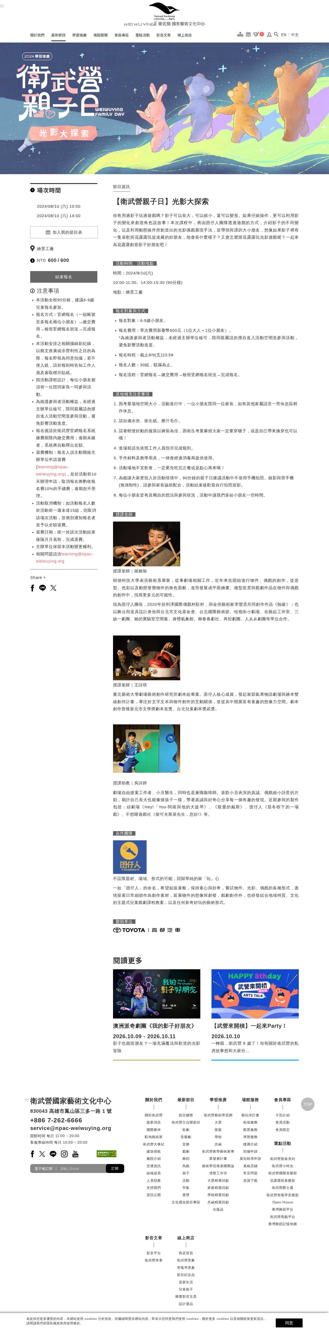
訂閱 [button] (115, 1168)
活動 (186, 1180)
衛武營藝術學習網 (218, 1115)
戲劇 (186, 1151)
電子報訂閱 (44, 1168)
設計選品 (186, 1304)
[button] (276, 34)
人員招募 (154, 1180)
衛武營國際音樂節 (282, 1173)
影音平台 (154, 1253)
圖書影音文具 (186, 1296)
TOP (308, 1104)
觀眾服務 (250, 1130)
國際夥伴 (154, 1130)
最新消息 (154, 1122)
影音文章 (163, 35)
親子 (186, 1173)
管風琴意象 (186, 1267)
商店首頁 (186, 1253)
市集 (186, 1188)
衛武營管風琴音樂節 (283, 1195)
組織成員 (154, 1173)
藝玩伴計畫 (250, 1115)
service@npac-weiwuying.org (70, 1128)
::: (2, 6)
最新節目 (58, 35)
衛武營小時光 (282, 1166)
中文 (295, 35)
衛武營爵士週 (282, 1188)
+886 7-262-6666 (56, 1120)
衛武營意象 (186, 1260)
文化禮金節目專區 (186, 1202)
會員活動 (283, 1122)
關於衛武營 (154, 1115)
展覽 (186, 1195)
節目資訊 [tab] (121, 186)
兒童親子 (186, 1289)
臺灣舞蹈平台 (282, 1209)
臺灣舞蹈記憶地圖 (282, 1224)
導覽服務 (250, 1137)
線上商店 (184, 35)
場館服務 (100, 35)
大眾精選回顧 (218, 1180)
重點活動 (142, 35)
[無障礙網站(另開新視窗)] (106, 1153)
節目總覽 (186, 1115)
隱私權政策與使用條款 (63, 1323)
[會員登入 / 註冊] (269, 35)
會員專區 (121, 35)
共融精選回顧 (218, 1202)
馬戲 (186, 1166)
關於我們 (37, 35)
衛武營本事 (154, 1260)
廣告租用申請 (250, 1158)
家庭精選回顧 (218, 1188)
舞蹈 (186, 1158)
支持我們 (154, 1188)
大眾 (218, 1122)
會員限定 (283, 1130)
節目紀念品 (186, 1275)
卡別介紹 (283, 1115)
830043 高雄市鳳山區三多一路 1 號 (71, 1111)
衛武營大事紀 (153, 1144)
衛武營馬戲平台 (282, 1217)
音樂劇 (186, 1137)
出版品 (218, 1209)
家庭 (218, 1130)
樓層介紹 (250, 1144)
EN (284, 35)
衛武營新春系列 (282, 1159)
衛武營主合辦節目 (186, 1122)
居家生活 (186, 1282)
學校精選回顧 (218, 1195)
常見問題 (250, 1173)
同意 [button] (289, 1323)
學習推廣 (79, 35)
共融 (218, 1144)
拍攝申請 (250, 1151)
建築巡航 (154, 1151)
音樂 (186, 1144)
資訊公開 (154, 1195)
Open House (282, 1202)
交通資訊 (154, 1166)
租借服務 (250, 1122)
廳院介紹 (154, 1158)
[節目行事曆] (249, 34)
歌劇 (186, 1130)
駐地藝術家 (154, 1137)
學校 (218, 1137)
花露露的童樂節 (282, 1180)
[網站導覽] (241, 34)
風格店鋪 (250, 1166)
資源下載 (250, 1180)
